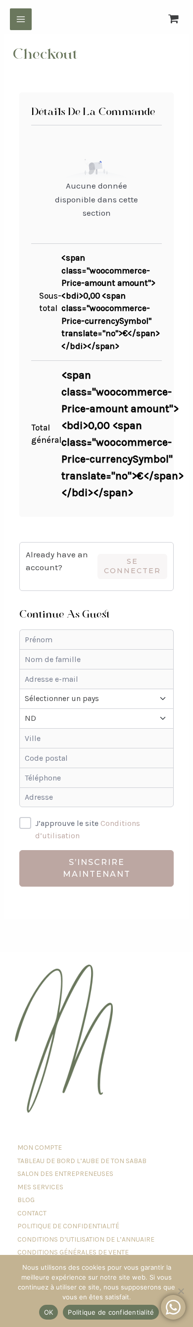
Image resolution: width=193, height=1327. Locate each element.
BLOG (26, 1200)
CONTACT (32, 1213)
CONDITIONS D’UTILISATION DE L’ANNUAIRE (85, 1239)
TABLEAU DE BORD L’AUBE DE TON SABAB (81, 1161)
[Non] (181, 1291)
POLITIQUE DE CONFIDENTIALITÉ (68, 1226)
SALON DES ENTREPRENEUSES (65, 1174)
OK (48, 1312)
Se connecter (132, 566)
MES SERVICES (40, 1187)
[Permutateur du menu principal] (21, 19)
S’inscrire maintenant (97, 868)
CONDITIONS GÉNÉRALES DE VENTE (73, 1252)
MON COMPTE (39, 1147)
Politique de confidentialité (111, 1312)
